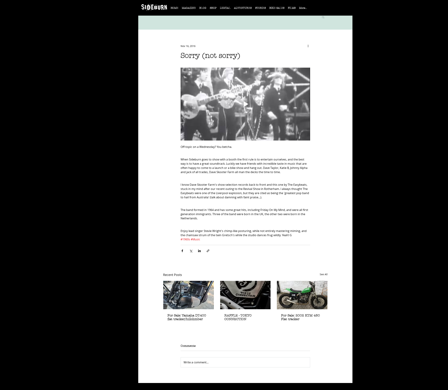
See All (324, 274)
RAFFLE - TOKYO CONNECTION (238, 317)
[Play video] (245, 104)
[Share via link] (208, 250)
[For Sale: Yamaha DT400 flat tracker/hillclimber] (188, 295)
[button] (189, 9)
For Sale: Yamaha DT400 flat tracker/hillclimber (186, 317)
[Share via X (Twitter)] (190, 250)
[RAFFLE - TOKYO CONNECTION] (245, 295)
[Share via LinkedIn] (199, 250)
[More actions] (308, 46)
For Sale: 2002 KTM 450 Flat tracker (300, 317)
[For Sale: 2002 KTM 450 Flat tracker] (302, 295)
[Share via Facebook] (182, 250)
